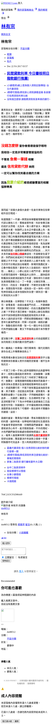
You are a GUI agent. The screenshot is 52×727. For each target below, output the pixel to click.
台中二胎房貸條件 (16, 467)
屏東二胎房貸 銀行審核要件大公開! (25, 462)
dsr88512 (5, 508)
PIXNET (13, 681)
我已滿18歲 (7, 721)
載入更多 (6, 543)
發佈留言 (6, 561)
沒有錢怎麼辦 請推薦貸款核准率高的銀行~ (28, 99)
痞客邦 (21, 524)
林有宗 (8, 26)
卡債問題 (11, 481)
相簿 (9, 54)
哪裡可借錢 (12, 478)
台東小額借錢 (14, 474)
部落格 (10, 58)
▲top (3, 537)
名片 (9, 61)
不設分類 (24, 48)
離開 (16, 721)
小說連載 (23, 532)
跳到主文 (5, 34)
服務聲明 (31, 683)
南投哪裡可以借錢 (16, 471)
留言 (27, 524)
